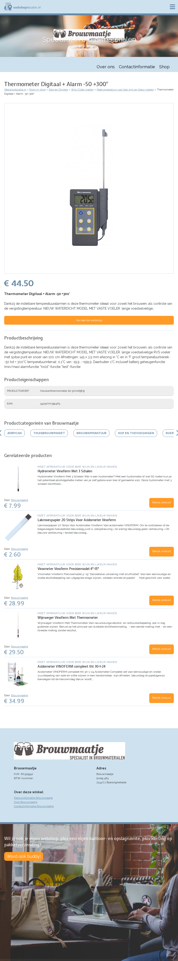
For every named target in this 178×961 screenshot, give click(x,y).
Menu (172, 6)
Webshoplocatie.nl (15, 89)
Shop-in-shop (37, 89)
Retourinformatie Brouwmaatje (33, 797)
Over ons (106, 66)
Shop (164, 66)
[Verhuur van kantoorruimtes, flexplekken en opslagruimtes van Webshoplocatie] (22, 7)
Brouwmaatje (19, 500)
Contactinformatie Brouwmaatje (34, 806)
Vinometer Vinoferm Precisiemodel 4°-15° (68, 569)
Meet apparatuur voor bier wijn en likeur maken (125, 89)
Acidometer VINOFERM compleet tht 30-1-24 (71, 666)
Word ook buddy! (23, 856)
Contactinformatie (137, 66)
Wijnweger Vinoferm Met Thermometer (68, 618)
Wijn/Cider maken (82, 89)
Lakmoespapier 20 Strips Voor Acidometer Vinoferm (77, 520)
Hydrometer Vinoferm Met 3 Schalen (65, 471)
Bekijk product (161, 502)
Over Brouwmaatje (25, 802)
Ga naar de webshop (89, 320)
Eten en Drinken (58, 89)
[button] (89, 271)
